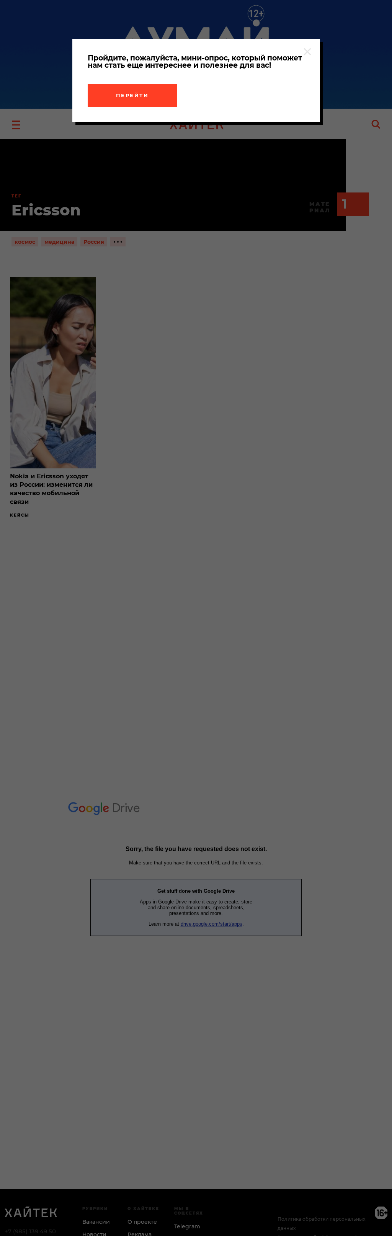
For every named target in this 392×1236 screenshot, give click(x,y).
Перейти (132, 95)
